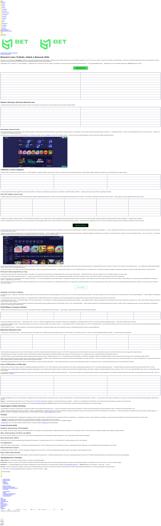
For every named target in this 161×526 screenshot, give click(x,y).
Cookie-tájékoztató (7, 495)
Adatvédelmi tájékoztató (8, 494)
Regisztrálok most (80, 68)
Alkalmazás (15, 52)
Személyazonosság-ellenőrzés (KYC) (10, 488)
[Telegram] (1, 474)
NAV (158, 369)
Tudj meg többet (80, 287)
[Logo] (39, 51)
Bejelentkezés (10, 52)
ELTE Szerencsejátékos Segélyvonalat (38, 403)
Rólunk (4, 492)
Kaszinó (2, 52)
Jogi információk (6, 491)
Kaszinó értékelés (6, 480)
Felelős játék (5, 489)
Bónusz (5, 52)
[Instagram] (1, 473)
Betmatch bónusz (45, 422)
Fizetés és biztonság (7, 485)
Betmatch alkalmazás (49, 411)
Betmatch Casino (6, 479)
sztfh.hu (112, 430)
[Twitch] (1, 477)
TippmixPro (48, 135)
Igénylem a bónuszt (80, 225)
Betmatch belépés (4, 422)
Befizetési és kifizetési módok (9, 487)
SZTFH (101, 135)
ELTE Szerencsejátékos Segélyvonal (70, 464)
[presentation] (80, 520)
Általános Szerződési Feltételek (9, 493)
